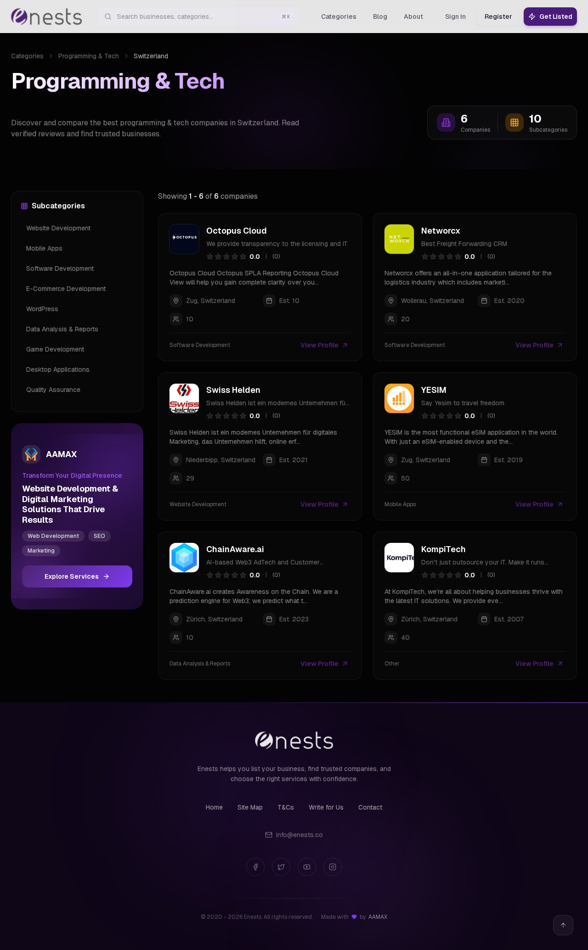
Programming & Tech (88, 56)
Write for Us (326, 807)
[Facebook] (255, 867)
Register (498, 16)
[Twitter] (281, 867)
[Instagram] (332, 867)
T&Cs (285, 807)
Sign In (455, 16)
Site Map (250, 807)
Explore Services (72, 576)
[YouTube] (307, 867)
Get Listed (555, 16)
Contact (370, 807)
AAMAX (377, 917)
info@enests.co (299, 835)
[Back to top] (563, 925)
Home (214, 807)
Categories (27, 56)
